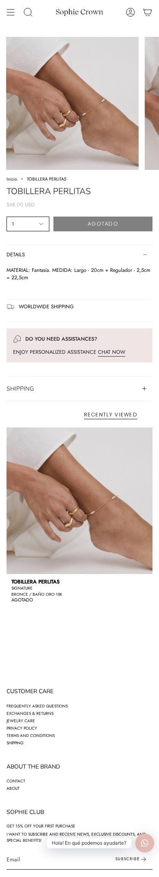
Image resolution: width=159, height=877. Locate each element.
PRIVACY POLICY (22, 728)
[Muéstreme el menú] (10, 12)
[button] (28, 12)
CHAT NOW (111, 352)
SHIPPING (20, 388)
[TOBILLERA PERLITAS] (79, 500)
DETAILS (16, 254)
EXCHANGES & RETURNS (30, 713)
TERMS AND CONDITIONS (31, 735)
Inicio (12, 179)
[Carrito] (147, 12)
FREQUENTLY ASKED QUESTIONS (37, 706)
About (13, 788)
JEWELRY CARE (21, 721)
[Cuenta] (130, 12)
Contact (16, 781)
